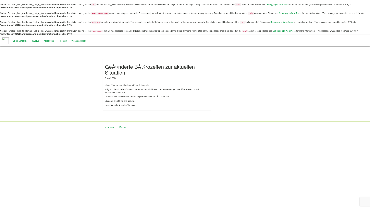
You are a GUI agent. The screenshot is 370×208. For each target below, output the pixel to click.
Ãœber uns (49, 40)
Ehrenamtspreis (20, 40)
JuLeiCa (35, 40)
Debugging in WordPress (277, 4)
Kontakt (63, 40)
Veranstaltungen (79, 40)
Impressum (110, 127)
